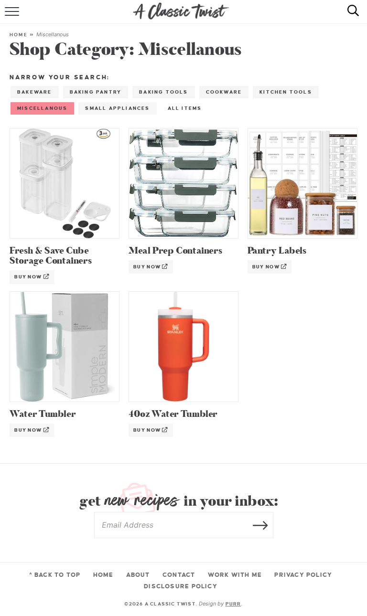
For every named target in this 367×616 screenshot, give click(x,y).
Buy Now (28, 276)
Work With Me (235, 575)
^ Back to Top (55, 575)
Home (19, 34)
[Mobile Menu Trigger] (13, 17)
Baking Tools (163, 92)
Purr (233, 603)
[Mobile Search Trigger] (349, 17)
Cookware (224, 92)
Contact (178, 575)
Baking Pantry (96, 92)
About (138, 575)
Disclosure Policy (180, 586)
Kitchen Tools (285, 92)
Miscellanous (42, 108)
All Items (185, 108)
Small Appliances (117, 108)
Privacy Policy (303, 575)
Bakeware (34, 92)
